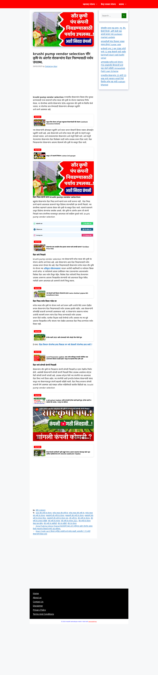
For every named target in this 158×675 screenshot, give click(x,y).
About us (37, 597)
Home (36, 593)
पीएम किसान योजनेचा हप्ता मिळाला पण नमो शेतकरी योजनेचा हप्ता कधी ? (65, 344)
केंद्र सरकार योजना (108, 4)
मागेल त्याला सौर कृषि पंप (60, 513)
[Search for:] (111, 15)
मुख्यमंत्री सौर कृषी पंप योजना (74, 515)
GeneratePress (92, 621)
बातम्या (121, 4)
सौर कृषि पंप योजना (84, 518)
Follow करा (88, 235)
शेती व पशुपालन (40, 510)
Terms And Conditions (43, 614)
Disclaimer (38, 605)
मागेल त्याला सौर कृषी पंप (76, 513)
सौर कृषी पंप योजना (54, 520)
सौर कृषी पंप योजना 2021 (69, 520)
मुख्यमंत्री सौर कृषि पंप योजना (55, 515)
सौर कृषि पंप (73, 518)
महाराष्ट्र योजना (89, 4)
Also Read (37, 117)
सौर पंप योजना (72, 523)
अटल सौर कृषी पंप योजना (44, 513)
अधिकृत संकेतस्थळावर (52, 268)
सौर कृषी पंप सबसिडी (50, 523)
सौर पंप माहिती (62, 523)
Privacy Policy (39, 609)
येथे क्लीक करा (87, 223)
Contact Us (38, 601)
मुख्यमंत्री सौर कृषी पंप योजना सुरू (57, 518)
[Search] (124, 15)
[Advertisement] (63, 83)
